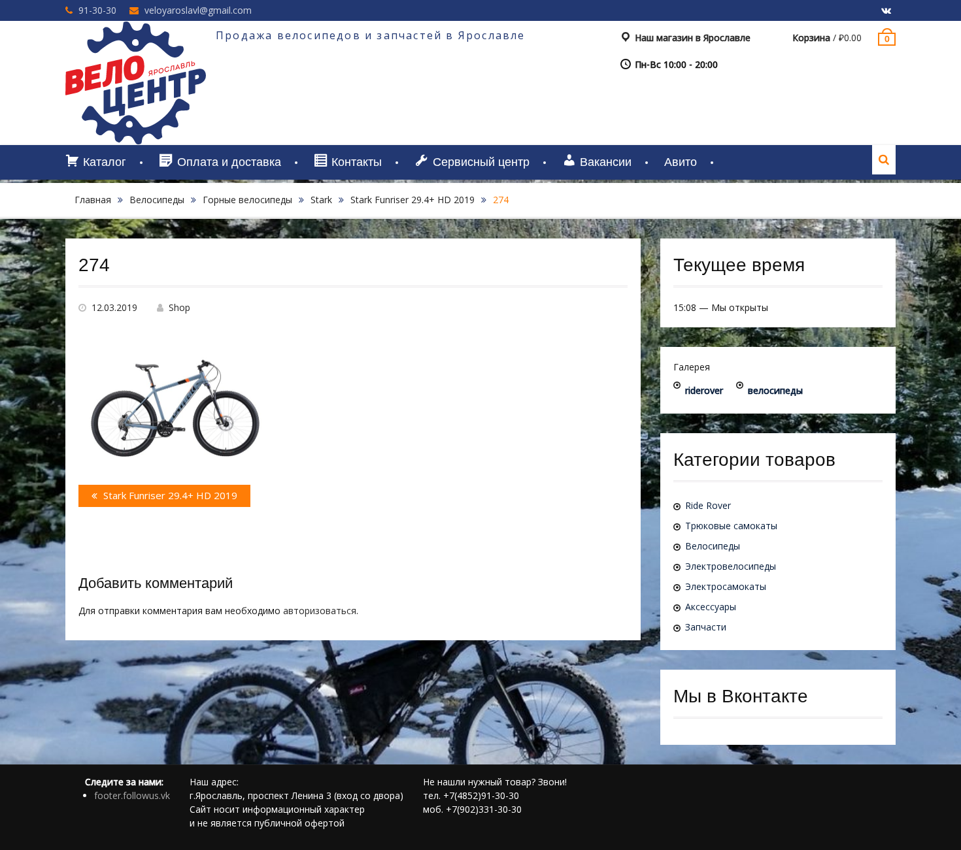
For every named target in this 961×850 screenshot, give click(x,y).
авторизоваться (319, 610)
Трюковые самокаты (731, 525)
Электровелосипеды (730, 566)
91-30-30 (97, 10)
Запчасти (705, 627)
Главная (93, 199)
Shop (179, 307)
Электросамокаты (725, 586)
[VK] (886, 11)
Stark (321, 199)
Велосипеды (156, 199)
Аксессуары (710, 606)
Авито (680, 162)
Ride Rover (708, 505)
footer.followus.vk (132, 795)
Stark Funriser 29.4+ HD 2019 (412, 199)
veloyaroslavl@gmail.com (198, 10)
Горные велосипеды (247, 199)
